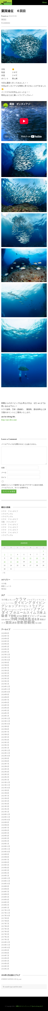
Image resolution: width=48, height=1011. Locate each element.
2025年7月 (5, 668)
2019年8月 (5, 857)
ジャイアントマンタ (35, 600)
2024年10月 (5, 692)
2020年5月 (5, 833)
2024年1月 (5, 716)
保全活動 (43, 616)
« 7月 (3, 573)
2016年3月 (5, 966)
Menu (44, 2)
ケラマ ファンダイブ (9, 511)
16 (4, 562)
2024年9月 (5, 694)
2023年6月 (5, 734)
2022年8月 (5, 761)
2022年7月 (5, 764)
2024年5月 (5, 705)
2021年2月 (5, 809)
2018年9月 (5, 886)
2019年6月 (5, 862)
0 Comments (5, 23)
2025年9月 (5, 662)
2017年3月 (5, 934)
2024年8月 (5, 697)
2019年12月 (5, 846)
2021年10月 (5, 788)
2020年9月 (5, 822)
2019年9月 (5, 854)
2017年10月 (5, 916)
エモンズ (11, 600)
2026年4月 (5, 644)
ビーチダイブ (26, 609)
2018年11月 (5, 881)
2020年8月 (5, 825)
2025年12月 (5, 654)
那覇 (20, 622)
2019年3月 (5, 870)
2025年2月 (5, 681)
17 (11, 562)
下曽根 (12, 615)
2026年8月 (5, 633)
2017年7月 (5, 923)
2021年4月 (5, 804)
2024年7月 (5, 700)
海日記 (3, 19)
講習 (14, 622)
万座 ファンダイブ (8, 522)
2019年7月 (5, 860)
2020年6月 (5, 830)
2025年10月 (5, 660)
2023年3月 (5, 742)
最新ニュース (6, 586)
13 (30, 558)
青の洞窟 (38, 623)
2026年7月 (5, 636)
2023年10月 (5, 724)
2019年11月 (5, 849)
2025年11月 (5, 657)
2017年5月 (5, 929)
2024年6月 (5, 702)
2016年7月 (5, 955)
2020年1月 (5, 844)
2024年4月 (5, 708)
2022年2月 (5, 777)
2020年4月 (5, 836)
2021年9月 (5, 790)
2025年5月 (5, 673)
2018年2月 (5, 905)
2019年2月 (5, 873)
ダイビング (23, 602)
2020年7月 (5, 828)
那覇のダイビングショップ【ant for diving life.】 (29, 1006)
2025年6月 (5, 670)
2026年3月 (5, 646)
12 (24, 558)
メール (3, 472)
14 (37, 558)
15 (43, 558)
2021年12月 (5, 782)
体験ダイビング (30, 616)
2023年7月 (5, 732)
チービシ (23, 606)
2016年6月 (5, 958)
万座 (40, 612)
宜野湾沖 (7, 619)
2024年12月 (5, 686)
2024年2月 (5, 713)
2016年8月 (5, 953)
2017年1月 (5, 939)
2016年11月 (5, 945)
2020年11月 (5, 817)
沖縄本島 (24, 619)
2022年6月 (5, 766)
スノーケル (10, 603)
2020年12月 (5, 814)
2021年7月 (5, 796)
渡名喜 (35, 619)
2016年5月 (5, 961)
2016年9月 (5, 950)
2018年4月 (5, 900)
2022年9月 (5, 758)
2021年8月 (5, 793)
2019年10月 (5, 852)
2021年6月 (5, 798)
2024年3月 (5, 710)
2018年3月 (5, 902)
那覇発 (29, 622)
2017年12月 (5, 910)
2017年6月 (5, 926)
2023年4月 (5, 740)
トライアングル (7, 514)
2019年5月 (5, 865)
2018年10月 (5, 884)
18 (17, 562)
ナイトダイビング (13, 609)
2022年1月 (5, 780)
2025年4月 (5, 676)
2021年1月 (5, 812)
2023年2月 (5, 745)
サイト (3, 477)
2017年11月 (5, 913)
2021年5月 (5, 801)
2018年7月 (5, 892)
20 (30, 562)
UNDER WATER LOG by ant (11, 979)
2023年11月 (5, 721)
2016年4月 (5, 963)
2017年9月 (5, 918)
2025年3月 (5, 678)
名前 (3, 468)
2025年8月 (5, 665)
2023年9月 (5, 726)
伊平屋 (19, 616)
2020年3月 (5, 838)
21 (37, 562)
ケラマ (20, 599)
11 (17, 558)
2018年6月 (5, 894)
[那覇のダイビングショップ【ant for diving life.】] (6, 2)
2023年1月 (5, 748)
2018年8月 (5, 889)
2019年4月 (5, 868)
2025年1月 (5, 684)
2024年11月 (5, 689)
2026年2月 (5, 649)
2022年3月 (5, 774)
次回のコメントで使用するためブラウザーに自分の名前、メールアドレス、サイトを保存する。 (23, 486)
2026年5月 (5, 641)
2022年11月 (5, 753)
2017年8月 (5, 921)
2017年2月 (5, 937)
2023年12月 (5, 718)
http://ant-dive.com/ (9, 420)
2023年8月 (5, 729)
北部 (2, 619)
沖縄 (13, 619)
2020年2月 (5, 841)
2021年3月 (5, 806)
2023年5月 (5, 737)
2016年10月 (5, 947)
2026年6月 (5, 639)
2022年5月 (5, 769)
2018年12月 (5, 878)
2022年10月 (5, 756)
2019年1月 (5, 876)
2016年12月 (5, 942)
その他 (3, 583)
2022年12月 (5, 750)
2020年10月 (5, 820)
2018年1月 (5, 908)
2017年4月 (5, 931)
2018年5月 (5, 897)
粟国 (9, 622)
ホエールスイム (24, 612)
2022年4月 (5, 772)
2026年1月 (5, 652)
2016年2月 (5, 969)
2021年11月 (5, 785)
